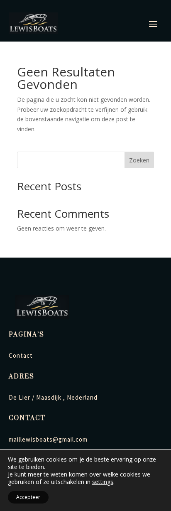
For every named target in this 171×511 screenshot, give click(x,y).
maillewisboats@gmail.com (48, 439)
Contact (21, 355)
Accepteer (28, 497)
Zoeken (139, 160)
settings (102, 482)
